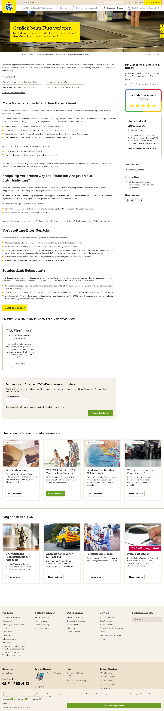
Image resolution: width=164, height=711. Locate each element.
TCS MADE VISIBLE (108, 684)
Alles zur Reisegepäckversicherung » (143, 149)
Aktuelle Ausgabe (54, 673)
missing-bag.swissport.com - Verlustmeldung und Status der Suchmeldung (141, 185)
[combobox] (147, 619)
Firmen (32, 2)
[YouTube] (27, 683)
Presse (102, 639)
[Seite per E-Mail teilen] (132, 200)
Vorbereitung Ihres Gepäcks (13, 93)
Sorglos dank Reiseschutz (56, 82)
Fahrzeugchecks (9, 639)
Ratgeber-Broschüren (76, 621)
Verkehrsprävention (75, 617)
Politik (102, 632)
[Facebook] (4, 683)
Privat (25, 2)
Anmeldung (19, 364)
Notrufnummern (41, 621)
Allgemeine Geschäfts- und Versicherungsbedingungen (13, 647)
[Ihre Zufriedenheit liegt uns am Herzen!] (143, 111)
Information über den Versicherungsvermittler (12, 653)
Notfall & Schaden (154, 2)
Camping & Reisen (115, 8)
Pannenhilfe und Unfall (11, 617)
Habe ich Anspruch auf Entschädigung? (18, 87)
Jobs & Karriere (106, 621)
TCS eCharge (81, 681)
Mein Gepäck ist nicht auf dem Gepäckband (20, 82)
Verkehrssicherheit (107, 625)
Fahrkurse (6, 635)
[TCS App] (70, 673)
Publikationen (75, 613)
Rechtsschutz (8, 628)
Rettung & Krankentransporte (112, 628)
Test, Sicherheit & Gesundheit (145, 8)
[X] (9, 683)
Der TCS (104, 613)
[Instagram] (14, 683)
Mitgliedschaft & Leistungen (39, 8)
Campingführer (73, 625)
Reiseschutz (7, 621)
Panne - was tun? (42, 617)
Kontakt (140, 2)
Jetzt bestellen (14, 307)
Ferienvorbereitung (136, 170)
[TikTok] (23, 683)
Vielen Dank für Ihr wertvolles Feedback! (141, 84)
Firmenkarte (7, 643)
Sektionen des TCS (142, 613)
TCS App (79, 673)
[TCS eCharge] (71, 681)
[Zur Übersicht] (89, 54)
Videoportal (72, 628)
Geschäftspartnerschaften (110, 635)
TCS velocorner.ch (107, 677)
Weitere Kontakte (42, 628)
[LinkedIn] (18, 683)
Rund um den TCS (107, 617)
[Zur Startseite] (9, 6)
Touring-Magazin (74, 632)
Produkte (64, 8)
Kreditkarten (7, 632)
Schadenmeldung (42, 625)
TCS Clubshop (106, 673)
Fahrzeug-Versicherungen (13, 625)
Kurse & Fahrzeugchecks (87, 8)
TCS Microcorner (107, 681)
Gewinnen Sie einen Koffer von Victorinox (63, 87)
